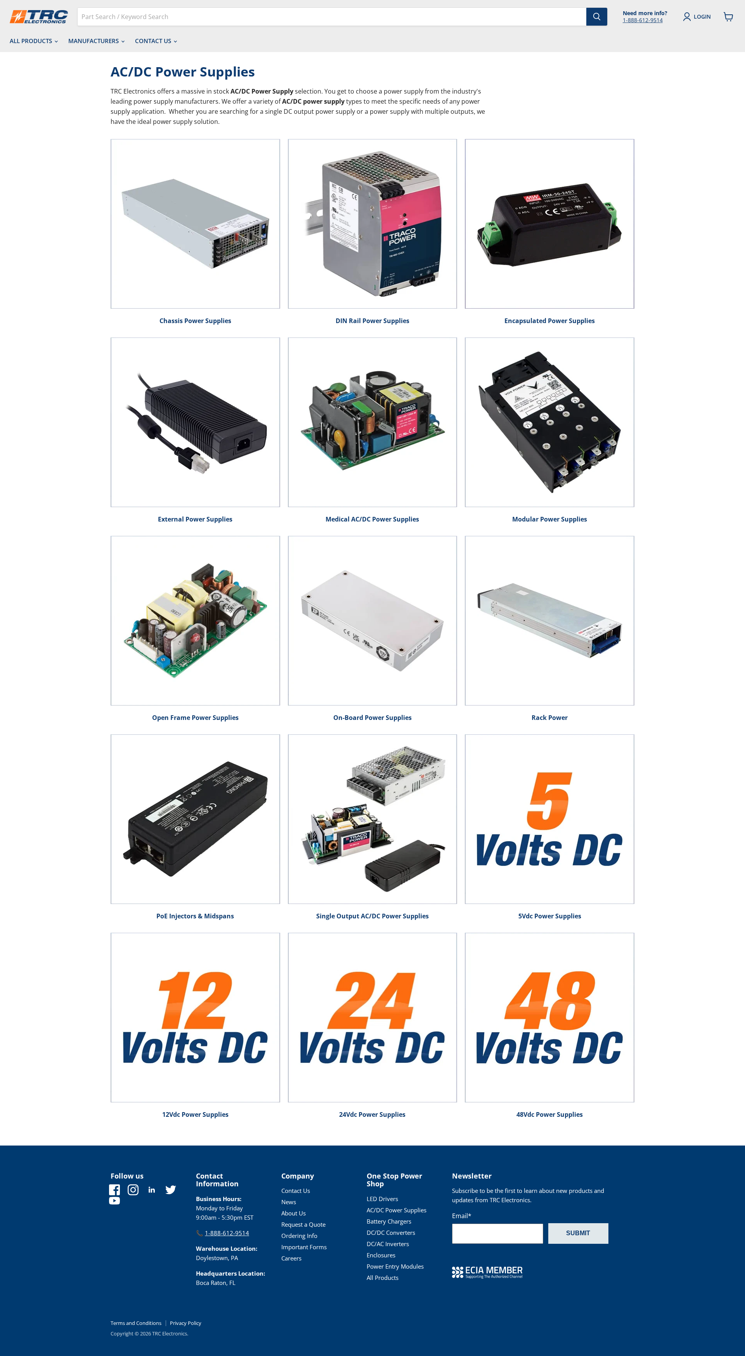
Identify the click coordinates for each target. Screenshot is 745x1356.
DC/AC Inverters (388, 1244)
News (288, 1202)
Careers (291, 1258)
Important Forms (304, 1247)
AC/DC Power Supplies (396, 1210)
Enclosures (381, 1255)
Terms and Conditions (136, 1322)
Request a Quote (303, 1224)
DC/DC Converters (391, 1232)
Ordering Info (299, 1236)
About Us (293, 1213)
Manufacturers (94, 41)
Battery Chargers (389, 1221)
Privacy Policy (185, 1322)
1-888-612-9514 (643, 20)
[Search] (596, 17)
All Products (32, 41)
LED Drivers (382, 1199)
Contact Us (154, 41)
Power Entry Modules (395, 1266)
